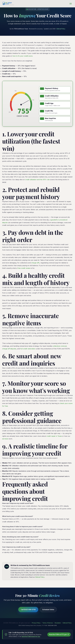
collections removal (60, 346)
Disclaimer (58, 623)
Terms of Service (47, 623)
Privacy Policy (36, 623)
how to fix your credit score (22, 56)
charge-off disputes (9, 349)
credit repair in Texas (54, 436)
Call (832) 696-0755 (28, 609)
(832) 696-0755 (52, 625)
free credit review (24, 268)
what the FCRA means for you (31, 636)
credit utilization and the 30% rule (37, 179)
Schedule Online (48, 609)
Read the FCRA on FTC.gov (58, 634)
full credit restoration (27, 349)
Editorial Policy (61, 29)
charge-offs (35, 263)
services (5, 439)
